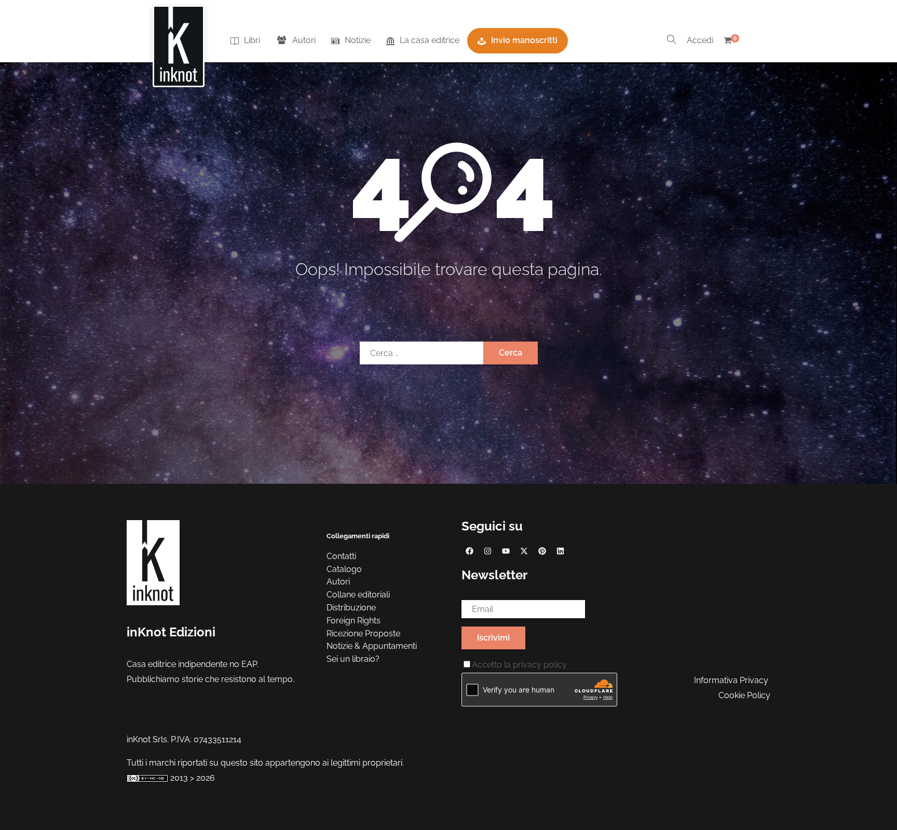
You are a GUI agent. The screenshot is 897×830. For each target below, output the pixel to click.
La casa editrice (429, 40)
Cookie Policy (744, 695)
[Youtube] (505, 551)
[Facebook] (469, 551)
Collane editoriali (358, 595)
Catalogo (344, 569)
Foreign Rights (353, 620)
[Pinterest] (542, 551)
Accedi (700, 40)
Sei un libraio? (353, 659)
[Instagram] (487, 551)
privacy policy (540, 665)
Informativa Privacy (731, 680)
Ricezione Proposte (363, 633)
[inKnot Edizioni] (179, 41)
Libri (252, 40)
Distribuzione (351, 608)
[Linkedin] (560, 551)
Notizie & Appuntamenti (372, 646)
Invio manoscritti (524, 40)
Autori (304, 40)
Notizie (358, 40)
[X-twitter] (524, 551)
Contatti (341, 556)
